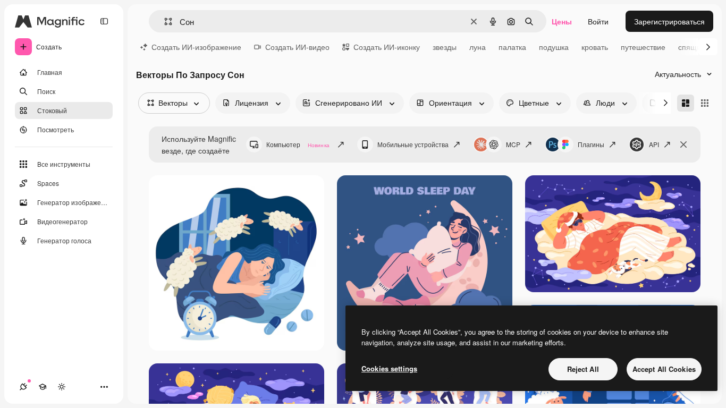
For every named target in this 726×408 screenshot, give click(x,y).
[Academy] (42, 386)
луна (477, 46)
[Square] (704, 103)
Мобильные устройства (413, 144)
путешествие (643, 46)
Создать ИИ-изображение (196, 46)
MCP (513, 144)
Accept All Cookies (664, 369)
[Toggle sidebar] (104, 21)
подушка (554, 46)
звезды (445, 46)
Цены (562, 21)
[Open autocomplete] (164, 22)
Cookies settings (389, 368)
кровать (594, 46)
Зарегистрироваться (669, 21)
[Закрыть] (683, 144)
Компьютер (298, 144)
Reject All (583, 369)
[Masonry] (685, 103)
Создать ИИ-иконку (386, 46)
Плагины (591, 144)
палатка (512, 46)
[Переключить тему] (61, 386)
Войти (598, 21)
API (654, 144)
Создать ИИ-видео (297, 46)
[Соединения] (23, 386)
